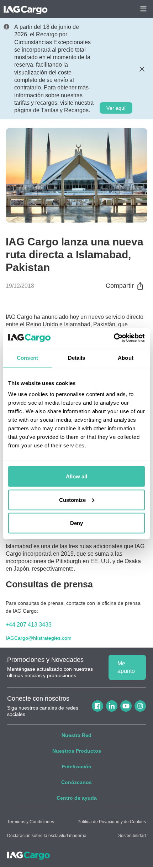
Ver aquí (116, 108)
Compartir (120, 285)
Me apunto (126, 667)
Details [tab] (76, 357)
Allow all (76, 476)
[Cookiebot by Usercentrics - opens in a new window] (114, 338)
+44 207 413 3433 (29, 625)
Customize (72, 500)
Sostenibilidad (132, 835)
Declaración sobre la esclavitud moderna (46, 835)
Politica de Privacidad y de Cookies (112, 821)
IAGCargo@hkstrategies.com (39, 638)
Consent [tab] (27, 357)
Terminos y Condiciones (30, 821)
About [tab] (125, 357)
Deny (76, 523)
